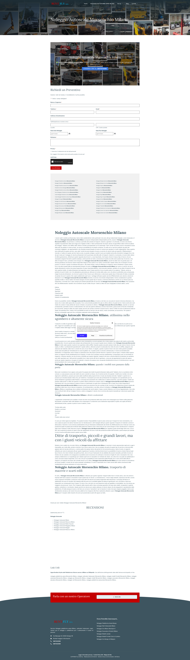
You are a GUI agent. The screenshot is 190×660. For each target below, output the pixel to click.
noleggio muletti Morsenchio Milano (96, 578)
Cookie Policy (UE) (98, 654)
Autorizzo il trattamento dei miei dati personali (64, 151)
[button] (112, 323)
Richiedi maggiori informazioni (61, 638)
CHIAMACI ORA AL (95, 69)
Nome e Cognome (56, 102)
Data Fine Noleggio (101, 130)
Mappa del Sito (108, 654)
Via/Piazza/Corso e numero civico (59, 121)
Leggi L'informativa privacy (85, 654)
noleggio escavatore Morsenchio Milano (118, 578)
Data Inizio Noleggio (56, 130)
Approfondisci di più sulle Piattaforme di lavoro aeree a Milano (68, 572)
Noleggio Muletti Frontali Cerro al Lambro (108, 636)
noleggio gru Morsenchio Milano (77, 578)
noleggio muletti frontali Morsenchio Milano (119, 576)
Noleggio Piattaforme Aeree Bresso (107, 623)
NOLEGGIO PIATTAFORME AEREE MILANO (102, 3)
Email (98, 109)
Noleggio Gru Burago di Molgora (106, 639)
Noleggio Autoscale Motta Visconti (63, 524)
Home (85, 3)
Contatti (134, 3)
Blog (127, 3)
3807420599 (57, 641)
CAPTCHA (53, 157)
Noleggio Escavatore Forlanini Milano (107, 631)
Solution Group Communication (106, 656)
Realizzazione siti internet (90, 656)
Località (52, 127)
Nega (92, 335)
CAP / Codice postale (101, 127)
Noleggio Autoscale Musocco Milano (64, 529)
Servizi (119, 3)
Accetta (82, 335)
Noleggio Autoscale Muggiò (62, 527)
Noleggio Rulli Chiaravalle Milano (106, 626)
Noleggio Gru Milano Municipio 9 (106, 628)
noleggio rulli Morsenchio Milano (76, 580)
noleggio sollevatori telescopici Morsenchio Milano (91, 576)
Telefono (53, 109)
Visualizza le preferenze (105, 335)
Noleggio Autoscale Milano (61, 520)
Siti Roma (117, 656)
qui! (84, 154)
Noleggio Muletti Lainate (103, 634)
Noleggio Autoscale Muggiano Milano (64, 525)
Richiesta (53, 137)
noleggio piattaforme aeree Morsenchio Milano (63, 576)
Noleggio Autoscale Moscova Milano (64, 522)
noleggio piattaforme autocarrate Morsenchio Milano (101, 580)
